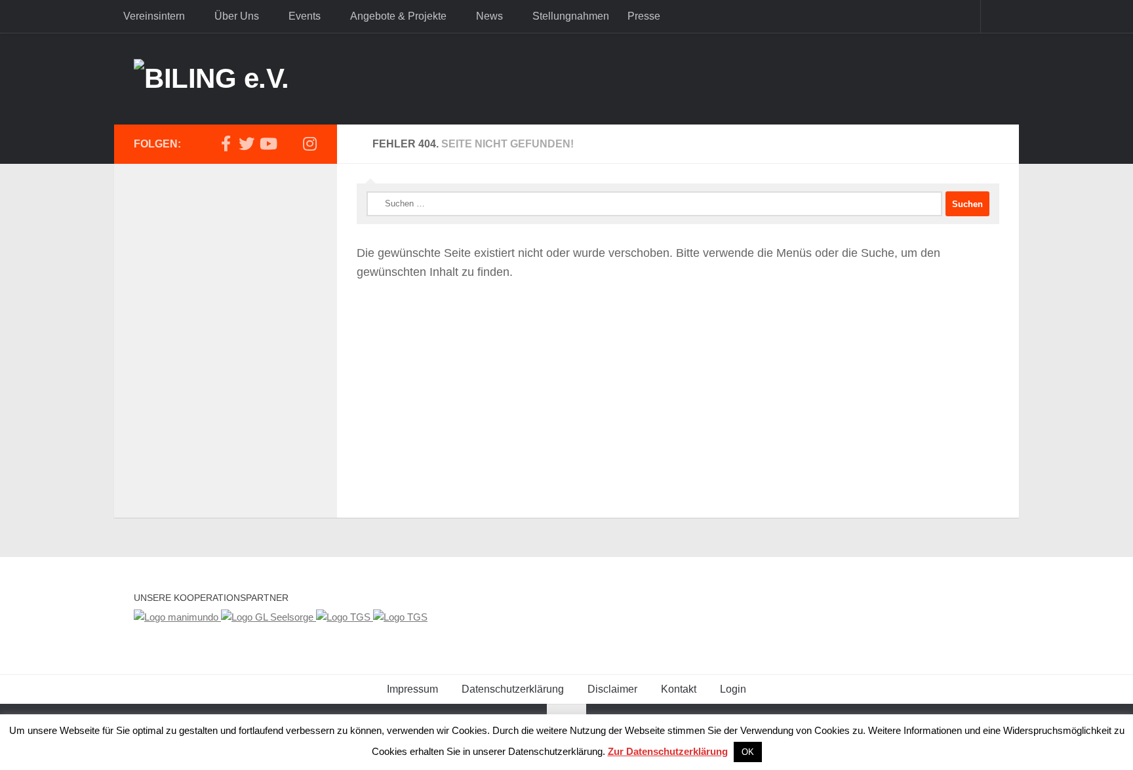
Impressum (412, 689)
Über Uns (236, 16)
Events (304, 16)
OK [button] (748, 752)
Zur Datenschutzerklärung (668, 751)
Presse (643, 16)
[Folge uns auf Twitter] (246, 143)
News (489, 16)
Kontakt (678, 689)
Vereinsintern (154, 16)
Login (733, 689)
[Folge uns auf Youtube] (267, 143)
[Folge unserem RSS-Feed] (288, 144)
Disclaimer (612, 689)
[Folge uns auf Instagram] (309, 143)
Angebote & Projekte (398, 16)
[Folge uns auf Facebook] (225, 143)
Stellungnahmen (570, 16)
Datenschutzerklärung (513, 689)
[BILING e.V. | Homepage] (211, 78)
